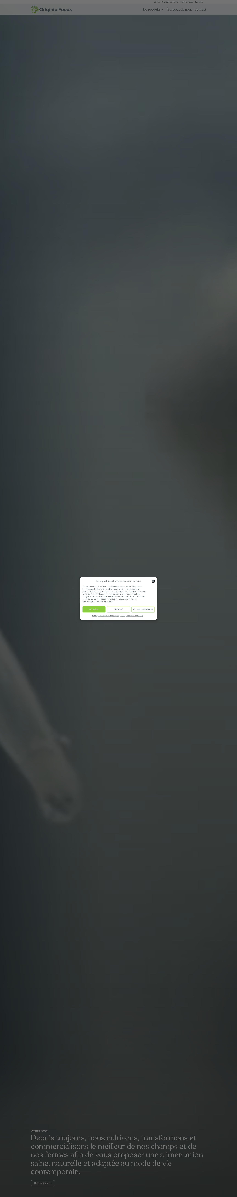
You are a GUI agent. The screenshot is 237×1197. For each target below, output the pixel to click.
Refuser (118, 609)
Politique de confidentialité (131, 616)
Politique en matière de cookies (105, 616)
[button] (153, 581)
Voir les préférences (143, 609)
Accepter (94, 609)
